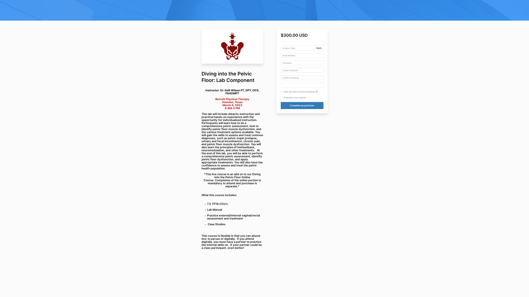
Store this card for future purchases (301, 92)
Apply (319, 48)
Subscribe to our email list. (295, 98)
